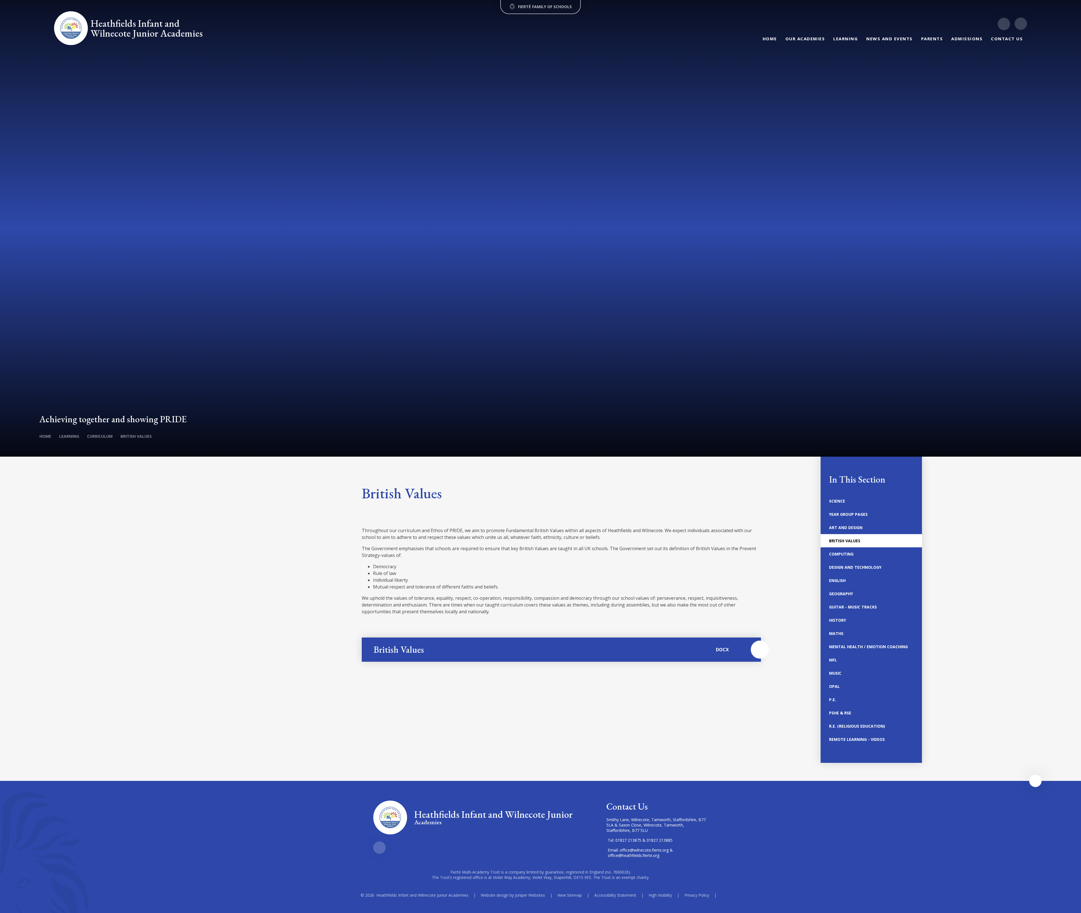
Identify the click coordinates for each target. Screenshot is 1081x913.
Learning (69, 436)
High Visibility (660, 895)
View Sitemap (569, 895)
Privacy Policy (696, 895)
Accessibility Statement (615, 895)
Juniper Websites (530, 895)
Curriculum (100, 436)
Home (45, 436)
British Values (136, 436)
